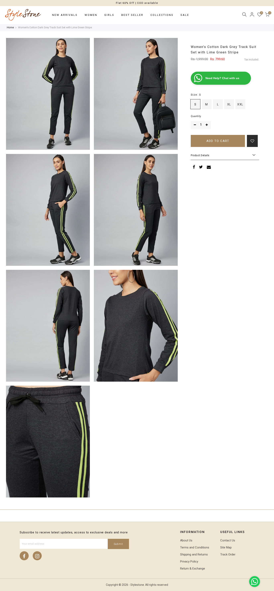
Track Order (227, 554)
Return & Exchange (192, 568)
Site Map (226, 547)
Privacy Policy (189, 561)
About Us (186, 540)
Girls (109, 14)
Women (91, 14)
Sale (185, 14)
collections (162, 14)
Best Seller (132, 14)
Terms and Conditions (194, 547)
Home (10, 27)
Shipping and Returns (194, 554)
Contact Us (227, 540)
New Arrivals (65, 14)
